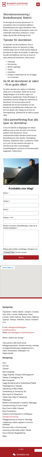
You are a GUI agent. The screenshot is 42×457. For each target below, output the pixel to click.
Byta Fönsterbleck (9, 411)
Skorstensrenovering (10, 417)
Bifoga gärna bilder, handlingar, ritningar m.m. (20, 249)
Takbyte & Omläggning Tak (12, 377)
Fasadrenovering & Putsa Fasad (14, 405)
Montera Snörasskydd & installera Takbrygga (19, 403)
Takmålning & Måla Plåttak (12, 389)
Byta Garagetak (8, 372)
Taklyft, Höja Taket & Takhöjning (14, 397)
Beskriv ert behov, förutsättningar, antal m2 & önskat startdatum (20, 227)
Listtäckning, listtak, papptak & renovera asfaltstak (17, 423)
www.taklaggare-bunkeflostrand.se (21, 332)
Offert (4, 436)
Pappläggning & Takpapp (12, 386)
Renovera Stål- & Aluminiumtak (14, 427)
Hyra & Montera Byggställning (13, 433)
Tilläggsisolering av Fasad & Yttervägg (17, 420)
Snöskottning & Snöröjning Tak (14, 391)
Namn (5, 193)
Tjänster (5, 369)
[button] (38, 4)
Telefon (6, 201)
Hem (4, 363)
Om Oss (5, 366)
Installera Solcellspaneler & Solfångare (17, 414)
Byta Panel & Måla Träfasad (13, 408)
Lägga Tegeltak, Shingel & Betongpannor (18, 375)
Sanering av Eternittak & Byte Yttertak (16, 430)
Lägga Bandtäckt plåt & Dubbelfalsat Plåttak (19, 383)
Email (5, 209)
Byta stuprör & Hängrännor (12, 394)
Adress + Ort (8, 217)
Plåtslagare (6, 400)
